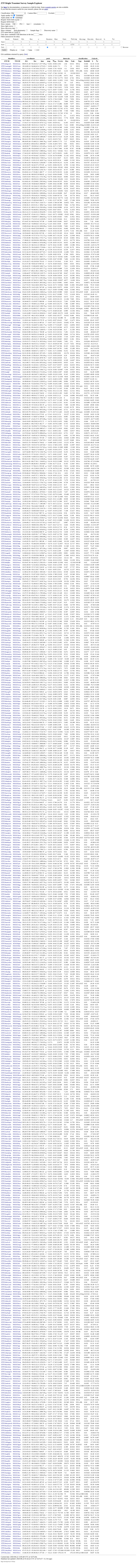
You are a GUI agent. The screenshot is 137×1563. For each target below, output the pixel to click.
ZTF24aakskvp (6, 134)
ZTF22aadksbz (6, 1456)
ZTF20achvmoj (6, 1315)
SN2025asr (16, 1009)
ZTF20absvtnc (6, 821)
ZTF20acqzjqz (6, 682)
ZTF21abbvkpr (6, 995)
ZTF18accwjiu (6, 1136)
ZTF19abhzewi (6, 532)
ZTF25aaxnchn (6, 743)
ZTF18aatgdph (6, 932)
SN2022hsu (17, 1463)
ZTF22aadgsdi (6, 1494)
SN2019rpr (16, 1059)
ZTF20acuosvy (6, 576)
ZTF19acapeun (6, 649)
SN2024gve (17, 111)
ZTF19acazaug (6, 715)
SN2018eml (17, 614)
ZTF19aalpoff (5, 849)
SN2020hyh (17, 165)
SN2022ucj (16, 889)
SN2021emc (17, 753)
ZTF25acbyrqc (6, 1212)
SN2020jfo (16, 1388)
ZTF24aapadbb (6, 1430)
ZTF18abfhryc (6, 1047)
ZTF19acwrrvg (6, 1369)
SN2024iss (16, 1012)
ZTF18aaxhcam (6, 294)
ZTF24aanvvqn (6, 1056)
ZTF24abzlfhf (5, 1228)
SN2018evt (16, 1553)
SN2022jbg (16, 235)
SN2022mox (17, 482)
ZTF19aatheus (6, 1049)
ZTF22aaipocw (6, 235)
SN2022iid (16, 1421)
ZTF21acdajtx (5, 137)
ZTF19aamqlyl (6, 790)
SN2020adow (17, 101)
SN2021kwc (17, 1240)
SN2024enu (17, 1179)
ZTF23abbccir (6, 445)
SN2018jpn (16, 424)
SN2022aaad (17, 1538)
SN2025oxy (17, 217)
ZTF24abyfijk (5, 377)
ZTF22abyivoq (6, 1520)
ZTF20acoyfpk (6, 1134)
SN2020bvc (17, 626)
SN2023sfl (16, 1139)
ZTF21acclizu (5, 861)
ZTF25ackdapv (6, 1122)
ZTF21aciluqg (6, 1280)
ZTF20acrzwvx (6, 1336)
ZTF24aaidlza (5, 671)
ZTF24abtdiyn (6, 539)
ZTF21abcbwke (6, 115)
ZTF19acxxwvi (6, 233)
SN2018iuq (16, 1529)
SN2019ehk (17, 200)
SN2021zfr (16, 1033)
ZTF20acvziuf (6, 162)
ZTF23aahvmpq (6, 1157)
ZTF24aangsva (6, 565)
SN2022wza (17, 1433)
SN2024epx (17, 819)
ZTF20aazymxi (6, 1045)
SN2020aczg (17, 485)
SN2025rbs (16, 433)
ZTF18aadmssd (6, 127)
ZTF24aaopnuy (6, 487)
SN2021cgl (16, 932)
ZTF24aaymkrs (6, 878)
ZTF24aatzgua (6, 207)
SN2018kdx (17, 1172)
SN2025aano (17, 419)
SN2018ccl (16, 304)
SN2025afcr (17, 1503)
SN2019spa (17, 1002)
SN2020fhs (16, 471)
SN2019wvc (17, 899)
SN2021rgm (17, 901)
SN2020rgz (16, 746)
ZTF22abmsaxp (6, 1527)
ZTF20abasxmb (6, 774)
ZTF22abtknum (6, 496)
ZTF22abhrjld (5, 412)
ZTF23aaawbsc (6, 1440)
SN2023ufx (17, 73)
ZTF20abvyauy (6, 1282)
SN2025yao (17, 1089)
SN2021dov (17, 1108)
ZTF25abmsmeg (6, 464)
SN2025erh (16, 398)
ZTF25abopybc (6, 212)
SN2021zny (17, 1329)
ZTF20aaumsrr (6, 94)
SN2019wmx (17, 1014)
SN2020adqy (17, 1247)
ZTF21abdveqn (6, 504)
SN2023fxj (16, 661)
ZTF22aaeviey (6, 1141)
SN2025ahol (17, 734)
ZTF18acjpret (5, 1270)
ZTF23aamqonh (6, 381)
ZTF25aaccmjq (6, 788)
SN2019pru (17, 1367)
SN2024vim (17, 823)
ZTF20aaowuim (6, 1379)
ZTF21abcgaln (6, 104)
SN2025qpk (17, 805)
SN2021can (17, 130)
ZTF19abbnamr (6, 1451)
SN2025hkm (17, 849)
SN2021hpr (17, 833)
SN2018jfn (16, 334)
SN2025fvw (17, 311)
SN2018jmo (17, 1080)
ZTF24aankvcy (6, 1012)
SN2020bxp (17, 1193)
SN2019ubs (17, 656)
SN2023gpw (17, 1444)
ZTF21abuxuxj (6, 1087)
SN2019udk (17, 776)
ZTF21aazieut (5, 918)
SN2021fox (17, 1343)
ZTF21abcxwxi (6, 407)
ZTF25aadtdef (6, 299)
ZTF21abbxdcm (6, 1397)
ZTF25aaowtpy (6, 240)
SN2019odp (17, 908)
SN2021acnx (17, 447)
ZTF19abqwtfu (6, 908)
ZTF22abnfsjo (6, 1277)
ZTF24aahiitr (5, 894)
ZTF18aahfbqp (6, 365)
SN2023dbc (17, 544)
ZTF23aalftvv (5, 327)
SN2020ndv (17, 1164)
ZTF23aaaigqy (6, 1473)
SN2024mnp (17, 1487)
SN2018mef (17, 191)
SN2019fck (16, 795)
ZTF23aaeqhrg (6, 1153)
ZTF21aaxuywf (6, 941)
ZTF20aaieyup (6, 541)
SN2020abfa (17, 725)
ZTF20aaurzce (6, 812)
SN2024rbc (16, 878)
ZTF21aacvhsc (6, 1268)
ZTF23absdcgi (6, 1510)
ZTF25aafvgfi (5, 1313)
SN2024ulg (16, 99)
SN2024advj (17, 1127)
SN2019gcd (17, 802)
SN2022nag (17, 275)
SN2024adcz (17, 654)
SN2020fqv (17, 1466)
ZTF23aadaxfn (6, 544)
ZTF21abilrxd (5, 901)
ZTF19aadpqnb (6, 1209)
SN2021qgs (17, 188)
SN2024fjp (16, 294)
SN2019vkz (17, 1374)
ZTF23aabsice (6, 245)
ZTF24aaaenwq (6, 202)
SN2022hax (17, 1183)
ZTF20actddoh (6, 783)
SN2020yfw (17, 522)
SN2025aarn (17, 198)
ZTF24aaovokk (6, 950)
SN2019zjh (16, 301)
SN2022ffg (16, 1456)
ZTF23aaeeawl (6, 633)
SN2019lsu (16, 1202)
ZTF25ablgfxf (5, 751)
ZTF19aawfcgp (6, 802)
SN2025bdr (17, 800)
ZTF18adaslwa (6, 986)
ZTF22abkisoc (6, 1350)
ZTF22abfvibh (6, 289)
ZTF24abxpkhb (6, 1127)
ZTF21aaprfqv (6, 960)
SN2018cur (16, 1423)
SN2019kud (17, 1534)
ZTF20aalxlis (5, 626)
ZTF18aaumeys (6, 838)
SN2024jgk (16, 325)
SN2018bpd (17, 838)
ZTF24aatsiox (5, 762)
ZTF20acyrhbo (6, 1261)
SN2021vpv (17, 936)
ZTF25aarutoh (6, 285)
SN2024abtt (17, 741)
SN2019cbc (17, 1419)
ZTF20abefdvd (6, 1306)
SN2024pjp (16, 1023)
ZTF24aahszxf (6, 1428)
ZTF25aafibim (6, 1536)
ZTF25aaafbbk (6, 226)
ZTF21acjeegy (6, 595)
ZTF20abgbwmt (6, 1164)
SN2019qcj (16, 221)
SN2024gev (17, 499)
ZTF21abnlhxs (6, 1531)
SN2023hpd (17, 1517)
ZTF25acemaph (6, 1503)
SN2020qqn (17, 1016)
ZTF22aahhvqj (6, 1129)
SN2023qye (17, 369)
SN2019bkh (17, 990)
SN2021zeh (17, 1223)
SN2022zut (16, 496)
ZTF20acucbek (6, 1125)
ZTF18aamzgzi (6, 191)
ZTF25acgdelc (6, 1214)
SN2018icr (16, 1136)
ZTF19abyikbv (6, 1219)
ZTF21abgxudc (6, 188)
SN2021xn (16, 1268)
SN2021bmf (17, 1402)
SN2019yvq (17, 228)
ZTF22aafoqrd (6, 642)
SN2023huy (17, 767)
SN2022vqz (17, 412)
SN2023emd (17, 633)
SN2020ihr (16, 852)
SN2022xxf (17, 1496)
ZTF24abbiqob (6, 842)
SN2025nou (17, 282)
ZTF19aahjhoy (6, 75)
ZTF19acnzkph (6, 776)
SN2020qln (16, 1094)
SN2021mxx (17, 104)
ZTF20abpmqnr (6, 1435)
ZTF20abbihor (6, 1040)
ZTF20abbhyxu (6, 689)
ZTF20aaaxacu (6, 301)
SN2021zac (17, 1132)
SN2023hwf (17, 1411)
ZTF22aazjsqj (5, 339)
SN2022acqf (17, 527)
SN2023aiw (17, 1030)
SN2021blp (16, 170)
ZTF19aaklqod (6, 108)
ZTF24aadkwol (6, 1341)
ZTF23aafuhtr (5, 426)
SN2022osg (17, 828)
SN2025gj (16, 586)
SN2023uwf (17, 680)
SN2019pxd (17, 1219)
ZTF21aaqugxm (6, 1371)
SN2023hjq (16, 492)
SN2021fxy (17, 960)
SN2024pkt (16, 92)
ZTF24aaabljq (5, 1548)
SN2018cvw (17, 405)
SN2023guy (17, 1157)
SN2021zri (16, 1005)
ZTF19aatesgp (6, 200)
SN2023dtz (16, 313)
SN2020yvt (16, 148)
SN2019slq (16, 816)
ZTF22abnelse (6, 1244)
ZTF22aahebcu (6, 1007)
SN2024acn (17, 1501)
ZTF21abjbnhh (6, 1162)
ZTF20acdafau (6, 1186)
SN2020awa (17, 673)
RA (26, 61)
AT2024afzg (17, 1327)
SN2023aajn (17, 292)
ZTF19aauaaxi (6, 1019)
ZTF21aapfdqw (6, 1343)
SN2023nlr (16, 1063)
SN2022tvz (16, 289)
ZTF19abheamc (6, 1202)
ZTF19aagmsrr (6, 567)
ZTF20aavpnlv (6, 1252)
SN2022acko (17, 1520)
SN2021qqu (17, 1522)
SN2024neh (17, 207)
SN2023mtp (17, 327)
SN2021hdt (16, 1371)
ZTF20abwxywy (6, 976)
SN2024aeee (17, 1273)
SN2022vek (17, 362)
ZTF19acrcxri (5, 1221)
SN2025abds (17, 1308)
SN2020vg (16, 1437)
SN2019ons (17, 1324)
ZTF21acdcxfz (6, 1033)
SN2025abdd (17, 1322)
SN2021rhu (17, 224)
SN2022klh (16, 602)
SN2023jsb (16, 1073)
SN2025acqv (17, 525)
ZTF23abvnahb (6, 814)
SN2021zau (17, 861)
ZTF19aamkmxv (6, 1480)
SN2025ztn (16, 868)
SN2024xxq (17, 605)
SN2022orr (16, 687)
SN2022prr (16, 1270)
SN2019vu (16, 1395)
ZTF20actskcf (5, 725)
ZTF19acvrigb (6, 1374)
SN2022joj (16, 372)
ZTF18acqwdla (6, 1529)
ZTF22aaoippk (6, 275)
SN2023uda (17, 402)
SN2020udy (17, 344)
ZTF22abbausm (6, 1117)
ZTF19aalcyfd (6, 520)
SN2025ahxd (17, 1122)
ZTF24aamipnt (6, 638)
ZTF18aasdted (6, 969)
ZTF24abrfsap (6, 341)
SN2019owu (17, 645)
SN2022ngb (17, 1188)
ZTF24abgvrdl (6, 64)
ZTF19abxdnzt (6, 1367)
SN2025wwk (17, 212)
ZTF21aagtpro (6, 1402)
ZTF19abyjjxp (6, 221)
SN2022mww (17, 318)
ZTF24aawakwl (6, 92)
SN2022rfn (16, 1174)
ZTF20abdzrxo (6, 699)
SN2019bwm (17, 1075)
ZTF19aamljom (6, 1419)
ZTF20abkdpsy (6, 1143)
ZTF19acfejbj (5, 261)
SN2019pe (16, 887)
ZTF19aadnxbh (6, 85)
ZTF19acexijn (5, 1002)
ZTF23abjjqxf (5, 73)
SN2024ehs (17, 379)
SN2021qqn (17, 306)
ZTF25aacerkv (6, 1256)
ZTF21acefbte (5, 1005)
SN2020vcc (17, 461)
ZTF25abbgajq (6, 433)
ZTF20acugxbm (6, 435)
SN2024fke (16, 671)
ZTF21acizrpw (6, 447)
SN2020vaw (17, 609)
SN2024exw (17, 1428)
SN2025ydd (17, 718)
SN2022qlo (16, 739)
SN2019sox (17, 261)
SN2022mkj (17, 177)
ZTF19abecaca (6, 1534)
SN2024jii (16, 950)
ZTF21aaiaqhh (6, 130)
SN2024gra (16, 160)
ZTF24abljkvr (5, 1054)
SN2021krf (16, 1381)
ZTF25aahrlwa (6, 1400)
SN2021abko (17, 132)
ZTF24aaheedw (6, 993)
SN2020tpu (16, 701)
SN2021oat (16, 407)
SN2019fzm (17, 621)
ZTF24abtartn (5, 859)
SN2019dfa (16, 417)
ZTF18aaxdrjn (6, 320)
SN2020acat (17, 1275)
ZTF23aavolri (5, 922)
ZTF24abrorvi (5, 210)
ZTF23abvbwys (6, 292)
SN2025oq (16, 788)
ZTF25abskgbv (6, 718)
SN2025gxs (17, 593)
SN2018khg (17, 1110)
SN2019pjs (16, 1513)
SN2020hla (16, 812)
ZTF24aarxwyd (6, 489)
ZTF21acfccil (5, 1242)
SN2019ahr (16, 395)
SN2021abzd (17, 125)
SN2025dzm (17, 1266)
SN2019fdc (16, 946)
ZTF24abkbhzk (6, 271)
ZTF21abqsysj (6, 936)
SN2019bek (17, 1190)
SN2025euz (17, 1028)
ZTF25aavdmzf (6, 282)
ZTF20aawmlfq (6, 555)
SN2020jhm (17, 1339)
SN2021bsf (16, 553)
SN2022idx (16, 1129)
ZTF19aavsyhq (6, 703)
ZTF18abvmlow (6, 1482)
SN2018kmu (17, 910)
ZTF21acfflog (5, 254)
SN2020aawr (17, 913)
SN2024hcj (16, 134)
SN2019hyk (17, 1404)
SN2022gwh (17, 1141)
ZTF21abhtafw (6, 306)
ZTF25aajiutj (5, 1028)
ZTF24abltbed (6, 1037)
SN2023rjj (16, 468)
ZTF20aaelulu (5, 87)
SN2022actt (17, 972)
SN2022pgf (17, 1115)
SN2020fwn (17, 466)
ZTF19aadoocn (6, 511)
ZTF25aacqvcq (6, 90)
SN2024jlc (16, 1430)
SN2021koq (17, 941)
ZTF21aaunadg (6, 574)
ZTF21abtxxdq (6, 1414)
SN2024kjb (16, 929)
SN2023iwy (17, 231)
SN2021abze (17, 1280)
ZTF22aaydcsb (6, 739)
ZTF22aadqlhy (6, 1263)
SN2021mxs (17, 400)
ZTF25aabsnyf (6, 1346)
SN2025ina (16, 240)
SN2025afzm (17, 1214)
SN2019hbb (17, 623)
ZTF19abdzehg (6, 1160)
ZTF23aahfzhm (6, 1035)
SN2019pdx (17, 892)
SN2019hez (17, 1103)
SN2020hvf (17, 1252)
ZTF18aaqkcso (6, 795)
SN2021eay (17, 66)
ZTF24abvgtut (6, 736)
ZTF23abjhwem (6, 1506)
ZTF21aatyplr (5, 273)
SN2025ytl (16, 863)
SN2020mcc (17, 927)
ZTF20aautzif (5, 873)
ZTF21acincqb (6, 125)
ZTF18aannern (6, 186)
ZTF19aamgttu (6, 287)
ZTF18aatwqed (6, 499)
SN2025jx (16, 847)
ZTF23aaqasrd (6, 360)
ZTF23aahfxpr (6, 1085)
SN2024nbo (17, 762)
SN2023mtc (17, 1364)
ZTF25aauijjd (5, 167)
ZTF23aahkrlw (6, 280)
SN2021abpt (17, 579)
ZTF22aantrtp (5, 177)
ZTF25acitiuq (5, 1233)
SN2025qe (16, 1256)
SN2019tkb (16, 480)
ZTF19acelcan (6, 816)
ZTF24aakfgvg (6, 1235)
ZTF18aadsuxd (6, 880)
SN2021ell (16, 1416)
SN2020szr (16, 1106)
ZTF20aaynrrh (6, 1388)
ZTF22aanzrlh (6, 238)
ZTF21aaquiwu (6, 696)
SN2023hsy (17, 755)
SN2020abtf (17, 1360)
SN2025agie (17, 628)
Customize (19, 15)
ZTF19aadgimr (6, 1484)
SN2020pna (17, 478)
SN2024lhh (16, 489)
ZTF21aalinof (5, 948)
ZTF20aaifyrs (5, 673)
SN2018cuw (17, 640)
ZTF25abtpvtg (6, 268)
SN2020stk (16, 1113)
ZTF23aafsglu (5, 1101)
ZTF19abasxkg (6, 449)
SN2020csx (17, 174)
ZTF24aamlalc (6, 885)
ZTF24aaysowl (6, 1543)
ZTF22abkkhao (6, 1433)
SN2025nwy (17, 1070)
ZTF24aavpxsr (6, 1023)
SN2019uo (16, 85)
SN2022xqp (17, 1244)
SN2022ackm (17, 1299)
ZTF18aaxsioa (6, 297)
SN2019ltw (16, 1296)
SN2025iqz (16, 1068)
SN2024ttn (16, 181)
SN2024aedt (17, 252)
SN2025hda (17, 1334)
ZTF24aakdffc (6, 111)
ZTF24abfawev (6, 99)
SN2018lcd (16, 1482)
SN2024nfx (17, 1021)
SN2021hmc (17, 600)
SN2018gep (17, 71)
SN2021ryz (16, 1162)
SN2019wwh (17, 1287)
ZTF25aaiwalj (5, 997)
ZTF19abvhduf (6, 875)
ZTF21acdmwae (6, 1329)
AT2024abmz (17, 1393)
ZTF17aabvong (6, 605)
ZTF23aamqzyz (6, 1197)
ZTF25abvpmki (6, 612)
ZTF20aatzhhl (5, 1466)
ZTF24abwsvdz (6, 854)
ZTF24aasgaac (6, 845)
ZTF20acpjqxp (6, 308)
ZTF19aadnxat (6, 1395)
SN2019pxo (17, 393)
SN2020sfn (16, 934)
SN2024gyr (17, 1235)
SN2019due (17, 1320)
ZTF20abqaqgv (6, 1016)
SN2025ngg (17, 167)
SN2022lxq (16, 494)
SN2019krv (17, 106)
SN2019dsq (17, 722)
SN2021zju (16, 1249)
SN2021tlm (16, 1442)
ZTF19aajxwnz (6, 1190)
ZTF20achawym (6, 461)
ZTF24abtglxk (6, 741)
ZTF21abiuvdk (6, 224)
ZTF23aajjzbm (6, 1517)
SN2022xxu (17, 1277)
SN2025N (16, 226)
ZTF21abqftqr (5, 694)
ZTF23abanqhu (6, 675)
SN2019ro (16, 706)
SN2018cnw (17, 1148)
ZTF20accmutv (6, 1546)
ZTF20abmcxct (6, 478)
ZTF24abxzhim (6, 252)
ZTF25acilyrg (5, 734)
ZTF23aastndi (5, 1063)
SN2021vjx (16, 348)
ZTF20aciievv (5, 351)
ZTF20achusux (6, 1470)
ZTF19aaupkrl (6, 981)
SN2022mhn (17, 214)
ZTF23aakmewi (6, 231)
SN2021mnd (17, 995)
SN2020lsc (16, 699)
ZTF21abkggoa (6, 1442)
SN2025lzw (17, 285)
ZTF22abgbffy (6, 807)
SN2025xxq (17, 685)
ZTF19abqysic (6, 1052)
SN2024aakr (17, 979)
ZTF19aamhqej (6, 414)
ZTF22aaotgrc (6, 1188)
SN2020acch (17, 162)
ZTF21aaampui (6, 118)
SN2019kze (17, 1160)
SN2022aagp (17, 1357)
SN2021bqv (17, 186)
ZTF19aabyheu (6, 708)
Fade (72, 61)
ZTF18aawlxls (6, 666)
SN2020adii (17, 962)
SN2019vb (16, 1477)
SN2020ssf (16, 953)
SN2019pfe (16, 442)
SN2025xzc (17, 1230)
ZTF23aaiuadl (5, 492)
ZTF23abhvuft (6, 402)
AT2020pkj (16, 943)
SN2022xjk (16, 1527)
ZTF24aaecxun (6, 1284)
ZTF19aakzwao (6, 990)
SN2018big (16, 969)
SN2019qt (16, 1484)
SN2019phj (16, 875)
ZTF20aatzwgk (6, 471)
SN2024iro (16, 565)
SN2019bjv (16, 1426)
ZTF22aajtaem (6, 732)
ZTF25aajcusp (6, 398)
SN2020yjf (16, 765)
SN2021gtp (16, 508)
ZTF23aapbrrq (6, 830)
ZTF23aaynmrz (6, 1386)
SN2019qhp (17, 569)
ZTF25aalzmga (6, 1515)
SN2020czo (17, 1379)
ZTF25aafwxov (6, 551)
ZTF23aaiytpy (6, 501)
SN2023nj (16, 840)
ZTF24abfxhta (6, 903)
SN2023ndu (17, 146)
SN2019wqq (17, 233)
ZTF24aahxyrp (6, 1082)
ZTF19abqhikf (6, 1303)
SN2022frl (16, 1263)
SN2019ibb (16, 449)
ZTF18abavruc (6, 266)
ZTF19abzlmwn (6, 569)
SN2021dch (17, 948)
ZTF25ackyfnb (6, 1092)
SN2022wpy (17, 548)
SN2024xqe (17, 988)
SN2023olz (16, 793)
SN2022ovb (17, 1383)
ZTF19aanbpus (6, 148)
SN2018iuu (16, 616)
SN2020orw (17, 242)
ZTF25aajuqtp (6, 1204)
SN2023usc (17, 1506)
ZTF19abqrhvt (6, 1289)
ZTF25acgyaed (6, 628)
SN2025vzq (17, 464)
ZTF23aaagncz (6, 141)
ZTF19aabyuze (6, 706)
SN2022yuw (17, 205)
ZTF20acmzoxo (6, 522)
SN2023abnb (17, 814)
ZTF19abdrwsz (6, 106)
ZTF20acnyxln (6, 765)
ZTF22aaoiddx (6, 1200)
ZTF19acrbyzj (6, 1407)
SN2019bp (16, 920)
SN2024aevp (17, 1228)
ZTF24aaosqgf (6, 325)
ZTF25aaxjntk (6, 217)
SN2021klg (16, 459)
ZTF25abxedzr (6, 419)
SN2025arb (16, 299)
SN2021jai (16, 574)
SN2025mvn (17, 915)
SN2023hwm (17, 678)
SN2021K (16, 758)
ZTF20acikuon (6, 955)
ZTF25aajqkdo (6, 668)
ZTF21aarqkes (6, 833)
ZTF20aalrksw (6, 1193)
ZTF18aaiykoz (6, 927)
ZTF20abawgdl (6, 391)
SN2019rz (16, 127)
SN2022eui (16, 1461)
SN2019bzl (16, 790)
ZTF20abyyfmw (6, 1106)
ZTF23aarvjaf (5, 146)
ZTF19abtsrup (6, 645)
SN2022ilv (16, 1066)
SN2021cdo (17, 329)
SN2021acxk (17, 113)
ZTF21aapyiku (6, 508)
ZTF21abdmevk (6, 1150)
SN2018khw (17, 322)
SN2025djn (16, 367)
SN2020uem (17, 1546)
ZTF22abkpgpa (6, 548)
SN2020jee (16, 250)
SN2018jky (16, 172)
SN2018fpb (17, 1376)
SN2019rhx (17, 715)
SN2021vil (16, 772)
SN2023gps (17, 1085)
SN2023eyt (16, 1153)
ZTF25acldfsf (5, 409)
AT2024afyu (17, 1541)
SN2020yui (16, 880)
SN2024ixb (16, 1056)
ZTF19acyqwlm (6, 506)
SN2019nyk (17, 1289)
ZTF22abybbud (6, 1550)
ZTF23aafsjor (5, 661)
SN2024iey (16, 638)
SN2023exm (17, 475)
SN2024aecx (17, 144)
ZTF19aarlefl (5, 1320)
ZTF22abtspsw (6, 1357)
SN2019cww (17, 635)
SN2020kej (16, 1045)
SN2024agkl (17, 1409)
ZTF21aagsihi (5, 553)
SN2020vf (16, 711)
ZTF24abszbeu (6, 1393)
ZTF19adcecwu (6, 228)
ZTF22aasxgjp (6, 386)
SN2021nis (16, 115)
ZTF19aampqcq (6, 1075)
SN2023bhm (17, 1294)
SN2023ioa (16, 1355)
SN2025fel (16, 668)
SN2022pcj (16, 760)
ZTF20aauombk (6, 466)
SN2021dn (16, 118)
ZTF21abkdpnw (6, 1061)
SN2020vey (17, 1169)
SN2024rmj (17, 1543)
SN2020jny (16, 748)
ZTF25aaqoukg (6, 598)
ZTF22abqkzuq (6, 781)
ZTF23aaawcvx (6, 1030)
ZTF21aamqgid (6, 66)
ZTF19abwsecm (6, 1026)
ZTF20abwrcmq (6, 193)
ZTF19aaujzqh (6, 946)
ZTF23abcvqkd (6, 1139)
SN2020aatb (17, 1336)
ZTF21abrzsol (5, 348)
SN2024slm (17, 518)
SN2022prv (17, 1475)
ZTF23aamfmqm (6, 1073)
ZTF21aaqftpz (6, 896)
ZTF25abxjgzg (6, 198)
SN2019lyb (16, 532)
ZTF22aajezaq (6, 247)
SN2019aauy (17, 1019)
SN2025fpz (16, 1204)
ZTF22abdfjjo (5, 1195)
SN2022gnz (17, 1292)
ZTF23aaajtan (5, 840)
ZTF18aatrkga (6, 746)
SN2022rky (17, 1117)
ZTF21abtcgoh (6, 1522)
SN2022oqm (17, 386)
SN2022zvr (16, 572)
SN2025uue (17, 1099)
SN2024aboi (17, 539)
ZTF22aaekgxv (6, 1183)
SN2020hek (17, 873)
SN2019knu (17, 856)
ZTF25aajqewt (6, 384)
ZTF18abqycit (6, 607)
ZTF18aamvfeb (6, 602)
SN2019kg (16, 546)
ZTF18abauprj (6, 1148)
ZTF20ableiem (6, 242)
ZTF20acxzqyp (6, 485)
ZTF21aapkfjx (6, 388)
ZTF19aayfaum (6, 1103)
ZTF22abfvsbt (6, 362)
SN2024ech (17, 151)
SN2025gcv (17, 866)
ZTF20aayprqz (6, 1339)
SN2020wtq (17, 351)
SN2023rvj (16, 1096)
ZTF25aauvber (6, 257)
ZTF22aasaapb (6, 687)
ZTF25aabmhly (6, 586)
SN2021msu (17, 1397)
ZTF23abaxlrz (6, 965)
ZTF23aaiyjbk (6, 755)
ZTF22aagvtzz (6, 1463)
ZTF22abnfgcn (6, 1176)
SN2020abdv (17, 435)
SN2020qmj (17, 1435)
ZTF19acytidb (6, 1287)
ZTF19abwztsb (6, 1513)
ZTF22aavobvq (6, 1475)
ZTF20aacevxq (6, 264)
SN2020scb (17, 976)
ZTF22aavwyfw (6, 835)
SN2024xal (16, 1037)
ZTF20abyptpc (6, 953)
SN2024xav (17, 562)
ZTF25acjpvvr (6, 179)
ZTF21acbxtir (5, 1132)
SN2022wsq (17, 1350)
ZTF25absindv (6, 1089)
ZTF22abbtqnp (6, 1230)
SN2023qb (16, 141)
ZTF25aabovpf (6, 847)
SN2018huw (17, 1254)
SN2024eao (17, 652)
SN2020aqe (17, 541)
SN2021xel (16, 591)
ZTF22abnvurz (6, 1496)
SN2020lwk (17, 1306)
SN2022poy (17, 835)
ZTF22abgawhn (6, 889)
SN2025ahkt (17, 1233)
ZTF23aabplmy (6, 1468)
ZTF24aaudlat (5, 1021)
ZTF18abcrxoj (6, 405)
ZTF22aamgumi (6, 1042)
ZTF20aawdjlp (6, 852)
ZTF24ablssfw (6, 988)
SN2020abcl (17, 1125)
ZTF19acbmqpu (6, 1216)
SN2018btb (16, 315)
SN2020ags (17, 631)
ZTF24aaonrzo (6, 456)
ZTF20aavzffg (6, 1146)
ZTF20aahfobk (6, 513)
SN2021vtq (16, 925)
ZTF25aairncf (5, 367)
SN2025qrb (17, 358)
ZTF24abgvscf (6, 823)
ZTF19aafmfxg (6, 395)
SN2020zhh (17, 534)
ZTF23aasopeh (6, 1237)
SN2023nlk (16, 1237)
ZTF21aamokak (6, 1108)
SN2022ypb (17, 1077)
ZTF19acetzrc (5, 132)
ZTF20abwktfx (6, 826)
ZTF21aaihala (5, 329)
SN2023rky (17, 445)
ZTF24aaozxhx (6, 1491)
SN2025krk (17, 598)
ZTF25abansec (6, 358)
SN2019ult (16, 1221)
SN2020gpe (17, 939)
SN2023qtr (16, 1386)
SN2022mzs (17, 1200)
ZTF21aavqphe (6, 452)
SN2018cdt (16, 320)
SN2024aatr (17, 210)
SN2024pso (17, 68)
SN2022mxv (17, 1449)
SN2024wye (17, 271)
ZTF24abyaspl (6, 144)
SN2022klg (16, 195)
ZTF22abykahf (6, 1299)
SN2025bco (17, 1536)
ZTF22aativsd (5, 1383)
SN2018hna (17, 1489)
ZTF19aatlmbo (6, 337)
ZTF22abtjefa (5, 1538)
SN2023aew (17, 1440)
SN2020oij (16, 1143)
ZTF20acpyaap (6, 870)
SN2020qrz (16, 122)
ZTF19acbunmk (6, 332)
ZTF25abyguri (6, 1308)
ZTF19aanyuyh (6, 943)
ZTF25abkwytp (6, 659)
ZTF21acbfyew (6, 525)
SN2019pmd (17, 1026)
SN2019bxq (17, 1480)
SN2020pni (16, 1447)
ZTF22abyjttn (5, 527)
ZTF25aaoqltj (5, 1068)
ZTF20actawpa (6, 967)
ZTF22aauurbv (6, 1115)
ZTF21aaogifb (6, 753)
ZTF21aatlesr (5, 729)
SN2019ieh (16, 421)
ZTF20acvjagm (6, 1360)
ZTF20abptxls (5, 1094)
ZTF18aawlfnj (6, 1364)
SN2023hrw (17, 501)
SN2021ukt (16, 1353)
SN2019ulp (16, 1407)
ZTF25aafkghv (6, 800)
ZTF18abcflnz (6, 640)
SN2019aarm (17, 536)
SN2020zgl (16, 308)
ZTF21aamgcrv (6, 720)
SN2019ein (16, 337)
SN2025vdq (17, 751)
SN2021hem (17, 1167)
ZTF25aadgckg (6, 1009)
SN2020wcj (17, 955)
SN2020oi (16, 87)
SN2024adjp (17, 736)
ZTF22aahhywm (6, 1066)
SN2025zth (16, 1331)
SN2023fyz (16, 974)
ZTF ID (6, 61)
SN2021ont (16, 1150)
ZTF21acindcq (6, 786)
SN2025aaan (17, 353)
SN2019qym (17, 649)
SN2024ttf (16, 607)
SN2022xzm (17, 428)
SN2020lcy (16, 1040)
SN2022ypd (17, 431)
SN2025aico (17, 1092)
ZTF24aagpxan (6, 652)
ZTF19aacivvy (6, 887)
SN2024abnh (17, 859)
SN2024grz (16, 529)
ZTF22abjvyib (6, 1301)
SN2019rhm (17, 438)
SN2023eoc (17, 809)
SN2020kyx (17, 689)
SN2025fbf (16, 384)
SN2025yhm (17, 647)
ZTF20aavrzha (6, 727)
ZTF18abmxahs (6, 798)
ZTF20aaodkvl (6, 174)
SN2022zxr (16, 1498)
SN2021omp (17, 504)
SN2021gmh (17, 896)
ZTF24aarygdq (6, 1487)
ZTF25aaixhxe (6, 1266)
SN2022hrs (16, 642)
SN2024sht (16, 346)
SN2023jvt (16, 1197)
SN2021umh (17, 259)
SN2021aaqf (17, 1242)
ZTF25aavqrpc (6, 1070)
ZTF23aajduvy (6, 678)
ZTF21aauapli (5, 983)
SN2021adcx (17, 454)
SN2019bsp (17, 769)
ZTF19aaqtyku (6, 635)
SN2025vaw (17, 659)
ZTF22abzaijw (6, 97)
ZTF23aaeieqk (6, 1181)
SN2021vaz (17, 1414)
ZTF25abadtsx (6, 805)
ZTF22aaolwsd (6, 1449)
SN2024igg (16, 885)
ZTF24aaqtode (6, 929)
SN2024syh (17, 1207)
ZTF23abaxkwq (6, 468)
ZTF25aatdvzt (5, 78)
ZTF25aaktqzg (6, 311)
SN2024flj (16, 581)
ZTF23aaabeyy (6, 1226)
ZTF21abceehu (6, 400)
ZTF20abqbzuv (6, 122)
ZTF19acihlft (5, 480)
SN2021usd (17, 694)
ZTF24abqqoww (6, 979)
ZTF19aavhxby (6, 621)
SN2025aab (17, 90)
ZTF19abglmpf (6, 779)
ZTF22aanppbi (6, 214)
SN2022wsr (17, 1301)
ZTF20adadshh (6, 1247)
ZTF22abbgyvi (6, 440)
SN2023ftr (16, 1101)
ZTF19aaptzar (5, 417)
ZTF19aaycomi (6, 623)
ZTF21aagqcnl (6, 515)
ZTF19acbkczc (6, 438)
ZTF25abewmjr (6, 584)
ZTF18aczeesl (5, 910)
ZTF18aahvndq (6, 1000)
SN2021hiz (16, 663)
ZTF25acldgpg (6, 120)
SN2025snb (17, 584)
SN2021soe (17, 1061)
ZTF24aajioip (5, 153)
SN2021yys (17, 1508)
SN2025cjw (17, 1313)
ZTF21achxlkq (6, 579)
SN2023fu (16, 1473)
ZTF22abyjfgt (5, 972)
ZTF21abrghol (6, 772)
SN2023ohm (17, 922)
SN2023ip (16, 1226)
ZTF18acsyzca (6, 172)
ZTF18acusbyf (6, 1080)
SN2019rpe (16, 332)
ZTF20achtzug (6, 1169)
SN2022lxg (16, 1042)
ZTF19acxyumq (6, 899)
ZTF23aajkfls (5, 1454)
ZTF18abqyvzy (6, 1376)
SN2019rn (16, 1209)
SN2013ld (16, 266)
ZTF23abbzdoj (6, 1096)
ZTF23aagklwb (6, 1444)
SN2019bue (17, 287)
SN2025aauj (17, 560)
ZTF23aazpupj (6, 369)
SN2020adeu (17, 1261)
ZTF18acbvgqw (6, 957)
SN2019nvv (17, 1303)
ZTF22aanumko (6, 158)
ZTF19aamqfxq (6, 654)
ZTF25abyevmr (6, 1322)
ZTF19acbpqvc (6, 1059)
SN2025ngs (17, 257)
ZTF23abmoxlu (6, 1362)
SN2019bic (16, 520)
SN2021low (17, 918)
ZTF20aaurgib (6, 939)
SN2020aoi (16, 513)
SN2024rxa (16, 440)
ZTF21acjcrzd (5, 113)
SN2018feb (16, 798)
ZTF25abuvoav (6, 863)
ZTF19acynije (5, 139)
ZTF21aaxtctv (5, 1381)
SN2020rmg (17, 1282)
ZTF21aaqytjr (5, 663)
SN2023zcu (17, 1510)
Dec (35, 61)
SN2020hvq (17, 727)
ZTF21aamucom (6, 1259)
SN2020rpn (17, 821)
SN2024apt (16, 1341)
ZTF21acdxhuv (6, 1249)
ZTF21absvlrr (5, 925)
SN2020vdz (17, 1315)
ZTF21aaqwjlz (6, 1167)
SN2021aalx (17, 254)
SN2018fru (16, 1155)
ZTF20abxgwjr (6, 934)
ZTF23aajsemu (6, 1355)
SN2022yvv (17, 781)
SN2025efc (16, 997)
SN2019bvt (16, 414)
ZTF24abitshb (5, 355)
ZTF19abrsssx (6, 1324)
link (26, 54)
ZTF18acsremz (6, 600)
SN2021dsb (17, 1259)
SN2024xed (17, 1054)
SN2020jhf (16, 1000)
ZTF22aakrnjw (6, 195)
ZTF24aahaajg (6, 151)
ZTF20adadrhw (6, 101)
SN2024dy (16, 1548)
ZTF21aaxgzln (6, 459)
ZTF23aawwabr (6, 278)
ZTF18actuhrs (5, 1553)
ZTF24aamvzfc (6, 882)
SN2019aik (16, 567)
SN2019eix (16, 1049)
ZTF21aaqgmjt (6, 1524)
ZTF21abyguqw (6, 1294)
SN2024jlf (16, 1491)
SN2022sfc (16, 1195)
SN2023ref (16, 965)
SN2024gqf (17, 83)
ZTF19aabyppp (6, 546)
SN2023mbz (17, 360)
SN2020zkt (16, 870)
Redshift (87, 61)
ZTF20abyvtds (6, 1113)
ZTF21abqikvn (6, 259)
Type (80, 61)
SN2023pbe (17, 278)
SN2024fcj (16, 1082)
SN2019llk (16, 779)
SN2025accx (17, 1212)
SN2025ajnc (17, 409)
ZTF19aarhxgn (6, 722)
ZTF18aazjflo (5, 1461)
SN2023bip (16, 1468)
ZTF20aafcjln (5, 711)
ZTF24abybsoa (6, 1317)
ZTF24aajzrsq (5, 529)
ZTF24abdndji (6, 181)
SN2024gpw (17, 153)
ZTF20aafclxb (6, 1437)
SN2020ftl (16, 94)
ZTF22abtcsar (5, 80)
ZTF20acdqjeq (6, 344)
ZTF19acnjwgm (6, 656)
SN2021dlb (16, 720)
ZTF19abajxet (5, 1404)
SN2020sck (17, 193)
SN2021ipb (16, 729)
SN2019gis (16, 703)
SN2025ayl (16, 426)
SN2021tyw (17, 1531)
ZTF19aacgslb (6, 692)
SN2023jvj (16, 713)
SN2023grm (17, 280)
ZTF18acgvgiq (6, 1155)
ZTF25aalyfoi (5, 1334)
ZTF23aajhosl (5, 1411)
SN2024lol (16, 845)
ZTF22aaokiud (6, 318)
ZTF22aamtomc (6, 494)
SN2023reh (16, 675)
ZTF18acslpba (6, 424)
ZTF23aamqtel (6, 713)
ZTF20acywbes (6, 962)
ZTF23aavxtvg (6, 793)
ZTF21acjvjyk (6, 454)
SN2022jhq (16, 247)
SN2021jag (16, 273)
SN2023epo (17, 1310)
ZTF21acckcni (6, 1508)
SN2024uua (17, 903)
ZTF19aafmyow (6, 1426)
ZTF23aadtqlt (5, 313)
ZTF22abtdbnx (6, 572)
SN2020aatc (17, 783)
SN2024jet (16, 487)
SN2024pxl (16, 155)
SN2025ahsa (17, 179)
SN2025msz (17, 78)
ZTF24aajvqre (6, 160)
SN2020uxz (17, 906)
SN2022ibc (16, 1007)
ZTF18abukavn (6, 71)
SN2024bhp (17, 1284)
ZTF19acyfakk (6, 1014)
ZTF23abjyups (6, 680)
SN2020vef (16, 1470)
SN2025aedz (17, 473)
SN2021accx (17, 786)
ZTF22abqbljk (6, 431)
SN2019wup (17, 139)
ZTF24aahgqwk (6, 379)
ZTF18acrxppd (6, 334)
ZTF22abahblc (6, 1174)
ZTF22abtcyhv (6, 1498)
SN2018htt (16, 957)
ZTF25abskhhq (6, 647)
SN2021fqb (17, 388)
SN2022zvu (17, 80)
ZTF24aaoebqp (6, 374)
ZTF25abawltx (6, 1348)
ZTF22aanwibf (6, 1459)
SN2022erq (16, 1494)
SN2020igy (16, 555)
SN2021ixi (16, 983)
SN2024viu (16, 64)
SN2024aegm (17, 377)
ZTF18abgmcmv (6, 1120)
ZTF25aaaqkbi (6, 1327)
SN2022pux (17, 1390)
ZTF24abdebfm (6, 1207)
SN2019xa (16, 511)
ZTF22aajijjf (5, 372)
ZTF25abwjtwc (6, 868)
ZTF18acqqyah (6, 616)
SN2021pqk (17, 588)
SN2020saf (16, 826)
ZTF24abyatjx (6, 1273)
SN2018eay (17, 1120)
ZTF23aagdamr (6, 974)
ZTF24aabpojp (6, 1501)
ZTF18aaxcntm (6, 304)
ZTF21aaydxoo (6, 1240)
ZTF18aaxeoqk (6, 536)
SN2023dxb (17, 619)
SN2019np (16, 692)
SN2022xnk (17, 1176)
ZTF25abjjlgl (5, 1099)
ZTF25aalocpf (6, 866)
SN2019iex (16, 1451)
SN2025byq (17, 551)
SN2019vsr (16, 1369)
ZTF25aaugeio (6, 915)
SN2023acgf (17, 202)
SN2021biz (16, 515)
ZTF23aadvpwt (6, 619)
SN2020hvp (17, 1146)
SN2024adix (17, 854)
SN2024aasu (17, 341)
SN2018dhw (17, 1047)
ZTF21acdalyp (6, 1223)
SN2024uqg (17, 558)
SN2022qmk (17, 666)
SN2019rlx (16, 1216)
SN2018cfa (16, 297)
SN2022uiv (16, 807)
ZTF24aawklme (6, 68)
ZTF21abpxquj (6, 1353)
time (42, 61)
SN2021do (16, 219)
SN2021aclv (17, 595)
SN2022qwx (17, 339)
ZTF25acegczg (6, 473)
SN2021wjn (17, 1087)
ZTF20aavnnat (6, 165)
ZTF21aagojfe (6, 170)
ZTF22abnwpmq (6, 428)
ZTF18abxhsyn (6, 701)
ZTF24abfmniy (6, 558)
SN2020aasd (17, 967)
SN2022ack (17, 374)
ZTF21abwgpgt (6, 591)
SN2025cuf (16, 1400)
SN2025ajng (17, 120)
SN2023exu (17, 1181)
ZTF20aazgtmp (6, 748)
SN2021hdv (17, 696)
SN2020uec (17, 1186)
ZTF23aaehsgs (6, 1310)
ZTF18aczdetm (6, 1110)
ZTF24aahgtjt (5, 819)
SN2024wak (17, 355)
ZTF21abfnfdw (6, 588)
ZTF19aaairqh (6, 920)
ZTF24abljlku (5, 562)
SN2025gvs (17, 1515)
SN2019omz (17, 1052)
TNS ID (17, 61)
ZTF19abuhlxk (6, 892)
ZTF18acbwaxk (6, 1489)
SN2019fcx (16, 981)
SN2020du (16, 264)
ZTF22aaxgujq (6, 1390)
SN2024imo (17, 882)
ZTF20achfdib (6, 609)
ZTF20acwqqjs (6, 1275)
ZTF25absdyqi (6, 685)
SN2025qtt (16, 1348)
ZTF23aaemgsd (6, 475)
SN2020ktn (16, 774)
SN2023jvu (16, 381)
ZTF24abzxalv (6, 1541)
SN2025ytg (16, 268)
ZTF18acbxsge (6, 1254)
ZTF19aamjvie (6, 769)
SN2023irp (16, 1454)
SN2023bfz (16, 245)
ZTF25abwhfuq (6, 353)
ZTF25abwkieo (6, 1331)
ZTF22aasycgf (6, 828)
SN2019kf (16, 708)
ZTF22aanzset (6, 482)
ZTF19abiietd (5, 1296)
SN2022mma (17, 1459)
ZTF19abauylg (6, 421)
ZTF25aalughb (6, 593)
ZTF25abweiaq (6, 184)
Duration (60, 61)
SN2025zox (17, 612)
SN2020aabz (17, 682)
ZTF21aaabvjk (6, 758)
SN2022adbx (17, 97)
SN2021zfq (16, 137)
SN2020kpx (17, 391)
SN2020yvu (17, 1134)
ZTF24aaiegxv (6, 581)
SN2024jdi (16, 456)
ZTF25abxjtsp (5, 560)
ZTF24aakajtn (5, 83)
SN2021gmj (17, 1524)
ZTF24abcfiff (5, 518)
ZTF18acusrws (6, 1172)
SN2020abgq (17, 576)
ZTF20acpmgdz (6, 534)
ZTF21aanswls (6, 1416)
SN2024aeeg (17, 1317)
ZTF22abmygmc (6, 1077)
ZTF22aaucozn (6, 760)
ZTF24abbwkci (6, 346)
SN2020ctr (16, 108)
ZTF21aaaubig (6, 219)
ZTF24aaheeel (6, 1179)
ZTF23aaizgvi (5, 767)
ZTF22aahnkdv (6, 1421)
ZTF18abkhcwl (6, 614)
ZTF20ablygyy (6, 1447)
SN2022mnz (17, 238)
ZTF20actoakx (6, 913)
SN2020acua (17, 365)
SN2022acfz (17, 1550)
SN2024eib (16, 894)
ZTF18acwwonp (6, 322)
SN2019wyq (17, 506)
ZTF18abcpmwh (6, 1423)
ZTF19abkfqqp (6, 856)
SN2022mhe (17, 158)
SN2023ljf (16, 830)
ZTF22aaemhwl (6, 1292)
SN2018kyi (16, 986)
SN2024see (16, 842)
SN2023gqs (17, 1035)
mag (48, 61)
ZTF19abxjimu (6, 393)
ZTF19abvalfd (6, 442)
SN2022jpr (16, 732)
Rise (66, 61)
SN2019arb (16, 75)
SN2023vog (17, 1362)
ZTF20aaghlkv (6, 631)
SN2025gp (16, 1346)
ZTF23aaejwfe (6, 809)
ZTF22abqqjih (6, 205)
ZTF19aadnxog (6, 1477)
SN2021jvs (16, 452)
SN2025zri (16, 184)
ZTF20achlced (6, 906)
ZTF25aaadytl (5, 1409)
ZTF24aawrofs (6, 155)
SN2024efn (16, 993)
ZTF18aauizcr (5, 315)
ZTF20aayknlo (6, 250)
